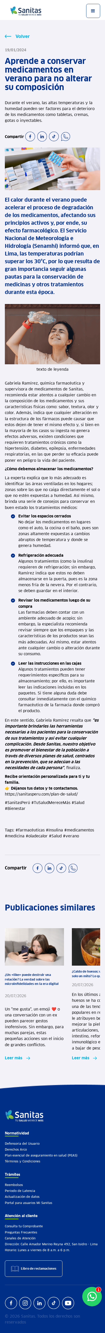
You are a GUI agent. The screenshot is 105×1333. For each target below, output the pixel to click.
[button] (93, 11)
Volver (23, 36)
